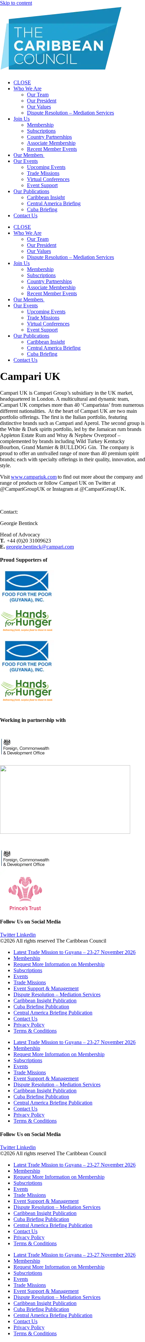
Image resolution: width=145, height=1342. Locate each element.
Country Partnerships (49, 137)
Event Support (42, 185)
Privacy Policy (29, 1025)
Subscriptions (41, 131)
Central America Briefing (54, 203)
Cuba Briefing (42, 209)
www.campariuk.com (34, 477)
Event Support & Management (46, 988)
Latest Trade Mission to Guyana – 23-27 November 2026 (74, 952)
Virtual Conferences (48, 179)
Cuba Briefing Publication (41, 1006)
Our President (41, 100)
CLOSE (22, 82)
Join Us (21, 119)
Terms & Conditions (35, 1031)
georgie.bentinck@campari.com (40, 547)
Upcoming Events (46, 167)
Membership (40, 125)
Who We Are (27, 88)
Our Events (25, 161)
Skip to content (16, 3)
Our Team (38, 94)
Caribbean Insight (46, 197)
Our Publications (31, 191)
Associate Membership (51, 143)
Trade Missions (43, 173)
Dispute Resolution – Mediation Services (70, 113)
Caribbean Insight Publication (45, 1000)
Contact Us (25, 215)
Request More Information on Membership (59, 964)
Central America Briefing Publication (52, 1012)
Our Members (29, 155)
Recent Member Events (52, 149)
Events (20, 976)
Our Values (39, 107)
